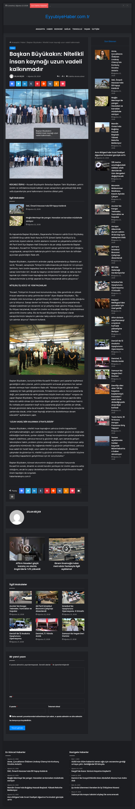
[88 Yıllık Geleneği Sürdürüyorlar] (102, 271)
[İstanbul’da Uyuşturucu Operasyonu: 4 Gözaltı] (73, 597)
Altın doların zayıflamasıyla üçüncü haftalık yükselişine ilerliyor (117, 324)
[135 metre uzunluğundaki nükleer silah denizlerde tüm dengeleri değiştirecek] (102, 166)
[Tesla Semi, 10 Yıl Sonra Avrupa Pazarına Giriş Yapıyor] (102, 421)
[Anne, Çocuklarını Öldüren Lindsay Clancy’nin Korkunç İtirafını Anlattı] (102, 55)
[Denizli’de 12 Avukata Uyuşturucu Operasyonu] (20, 624)
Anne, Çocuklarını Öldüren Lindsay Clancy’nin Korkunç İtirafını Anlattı (116, 61)
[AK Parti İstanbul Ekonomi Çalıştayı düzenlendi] (47, 597)
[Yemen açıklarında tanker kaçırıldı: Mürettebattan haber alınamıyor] (102, 441)
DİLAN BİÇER (19, 76)
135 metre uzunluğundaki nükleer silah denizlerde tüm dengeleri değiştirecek (118, 169)
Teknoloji (77, 29)
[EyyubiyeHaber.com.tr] (67, 16)
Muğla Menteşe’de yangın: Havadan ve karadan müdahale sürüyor (77, 5)
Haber (49, 29)
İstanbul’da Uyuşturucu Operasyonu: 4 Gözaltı (73, 608)
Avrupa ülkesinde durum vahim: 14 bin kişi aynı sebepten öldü (118, 232)
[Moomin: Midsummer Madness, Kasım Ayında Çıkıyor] (102, 189)
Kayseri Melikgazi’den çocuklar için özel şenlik (118, 304)
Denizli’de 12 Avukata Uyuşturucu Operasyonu (19, 636)
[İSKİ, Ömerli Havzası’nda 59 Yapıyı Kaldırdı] (16, 209)
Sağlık (67, 29)
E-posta (13, 706)
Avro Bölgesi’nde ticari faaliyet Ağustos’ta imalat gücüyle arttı (110, 153)
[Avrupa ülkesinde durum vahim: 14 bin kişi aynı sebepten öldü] (102, 230)
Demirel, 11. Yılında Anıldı (44, 634)
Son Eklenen (110, 41)
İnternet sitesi (54, 706)
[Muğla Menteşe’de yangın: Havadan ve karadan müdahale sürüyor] (16, 221)
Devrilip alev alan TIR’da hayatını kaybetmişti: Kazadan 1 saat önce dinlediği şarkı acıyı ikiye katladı (118, 396)
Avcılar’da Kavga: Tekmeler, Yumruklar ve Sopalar (20, 608)
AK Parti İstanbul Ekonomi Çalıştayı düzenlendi (44, 608)
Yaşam (87, 29)
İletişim (95, 29)
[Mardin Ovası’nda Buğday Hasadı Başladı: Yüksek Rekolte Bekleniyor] (102, 127)
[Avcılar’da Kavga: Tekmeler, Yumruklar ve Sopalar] (20, 597)
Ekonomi (58, 29)
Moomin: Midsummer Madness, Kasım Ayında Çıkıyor (117, 191)
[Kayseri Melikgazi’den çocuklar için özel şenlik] (102, 303)
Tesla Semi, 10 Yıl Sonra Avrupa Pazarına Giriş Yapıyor (118, 422)
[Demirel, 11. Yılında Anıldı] (47, 624)
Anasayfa (40, 29)
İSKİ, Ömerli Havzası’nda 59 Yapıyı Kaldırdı (46, 205)
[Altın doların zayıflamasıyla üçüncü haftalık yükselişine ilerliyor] (102, 321)
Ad (11, 697)
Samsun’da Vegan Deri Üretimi (73, 634)
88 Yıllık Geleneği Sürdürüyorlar (118, 270)
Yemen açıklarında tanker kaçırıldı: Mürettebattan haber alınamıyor (118, 445)
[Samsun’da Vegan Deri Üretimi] (73, 624)
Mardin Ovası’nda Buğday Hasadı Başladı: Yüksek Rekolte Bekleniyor (116, 133)
